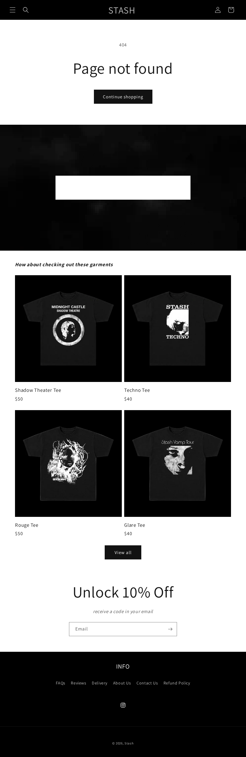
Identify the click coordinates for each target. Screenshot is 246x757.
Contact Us (147, 683)
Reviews (78, 683)
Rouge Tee (26, 525)
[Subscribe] (170, 629)
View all (123, 552)
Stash (129, 743)
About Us (122, 683)
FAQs (60, 683)
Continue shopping (123, 97)
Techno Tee (137, 390)
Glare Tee (134, 525)
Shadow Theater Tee (38, 390)
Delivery (99, 683)
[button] (12, 9)
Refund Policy (177, 683)
